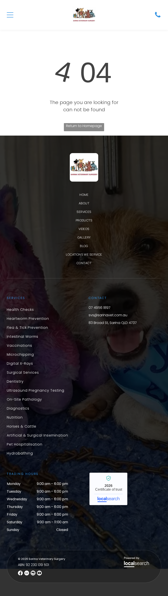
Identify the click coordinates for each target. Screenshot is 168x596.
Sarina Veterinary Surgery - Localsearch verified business (108, 489)
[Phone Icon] (157, 17)
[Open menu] (10, 15)
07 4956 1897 (99, 307)
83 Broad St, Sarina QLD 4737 (113, 322)
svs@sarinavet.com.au (108, 315)
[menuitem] (83, 197)
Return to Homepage (84, 125)
